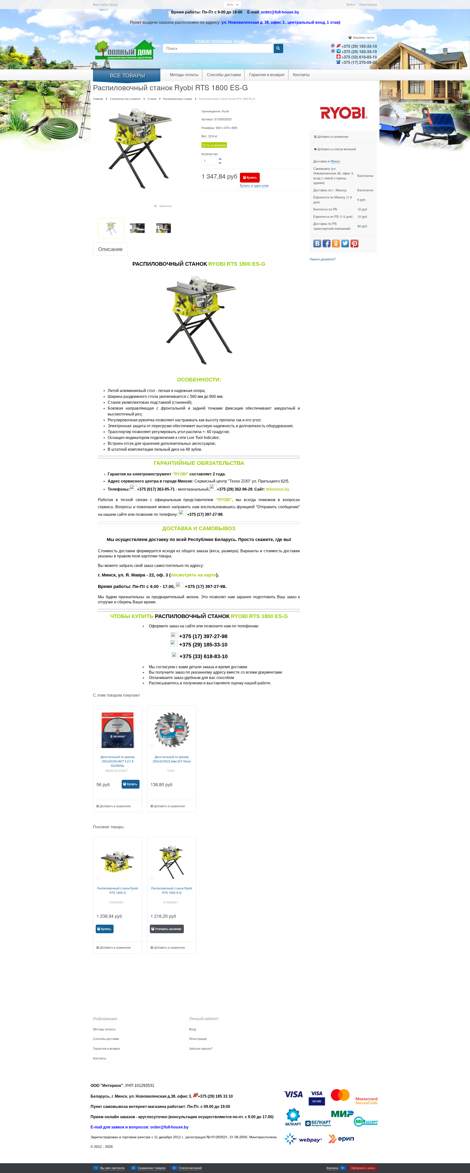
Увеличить (165, 206)
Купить (252, 177)
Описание (110, 249)
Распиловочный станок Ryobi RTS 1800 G (117, 890)
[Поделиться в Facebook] (326, 243)
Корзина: (363, 37)
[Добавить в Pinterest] (354, 243)
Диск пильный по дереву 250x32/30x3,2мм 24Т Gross (172, 759)
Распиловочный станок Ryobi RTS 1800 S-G (171, 890)
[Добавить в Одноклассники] (336, 243)
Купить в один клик (254, 185)
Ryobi (225, 111)
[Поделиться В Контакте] (317, 243)
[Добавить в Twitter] (345, 243)
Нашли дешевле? (323, 259)
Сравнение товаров (151, 1168)
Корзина (332, 1168)
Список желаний (190, 1168)
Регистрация (368, 4)
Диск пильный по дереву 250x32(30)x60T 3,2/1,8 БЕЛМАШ (118, 761)
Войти (351, 4)
